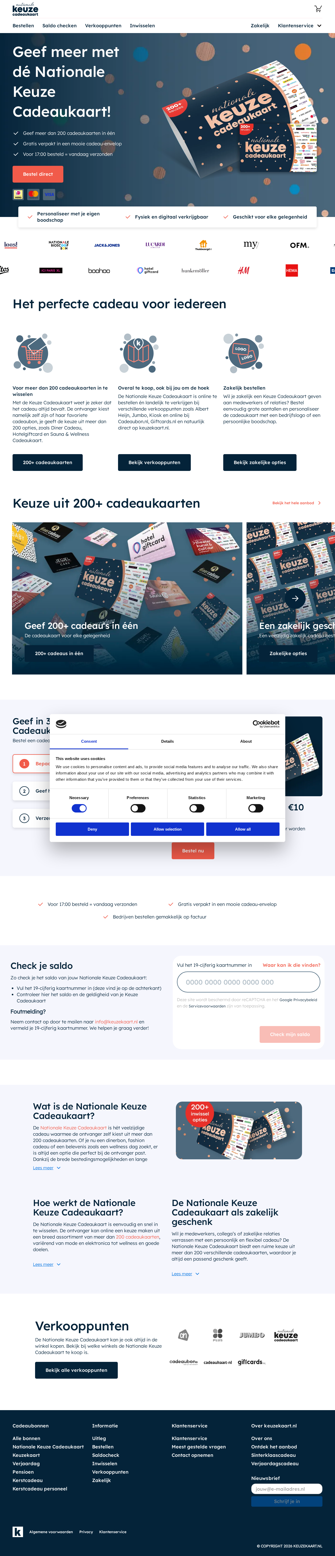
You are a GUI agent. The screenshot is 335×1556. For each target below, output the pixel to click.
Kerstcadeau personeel (40, 1489)
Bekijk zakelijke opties (260, 462)
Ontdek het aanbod (274, 1447)
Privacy (86, 1532)
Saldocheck (105, 1455)
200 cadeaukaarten (137, 1227)
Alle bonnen (26, 1438)
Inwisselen (142, 26)
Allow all (243, 829)
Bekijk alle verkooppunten (76, 1361)
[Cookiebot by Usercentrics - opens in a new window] (257, 724)
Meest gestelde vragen (199, 1447)
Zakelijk (260, 26)
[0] (318, 9)
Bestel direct (38, 174)
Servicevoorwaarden (207, 996)
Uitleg (99, 1438)
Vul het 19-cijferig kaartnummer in (214, 956)
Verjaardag (26, 1464)
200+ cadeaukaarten (47, 462)
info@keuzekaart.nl (116, 1012)
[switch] (138, 808)
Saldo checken (59, 26)
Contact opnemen (192, 1455)
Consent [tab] (89, 741)
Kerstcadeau (28, 1480)
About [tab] (246, 741)
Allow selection (168, 829)
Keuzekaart (26, 1455)
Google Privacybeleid (298, 990)
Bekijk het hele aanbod (293, 503)
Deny (92, 829)
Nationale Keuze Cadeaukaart (73, 1118)
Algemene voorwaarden (51, 1532)
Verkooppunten (103, 26)
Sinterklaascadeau (273, 1455)
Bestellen (23, 26)
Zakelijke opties (288, 653)
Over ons (261, 1438)
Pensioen (23, 1472)
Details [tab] (167, 741)
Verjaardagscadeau (275, 1464)
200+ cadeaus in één (59, 653)
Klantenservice (189, 1438)
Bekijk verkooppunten (154, 462)
